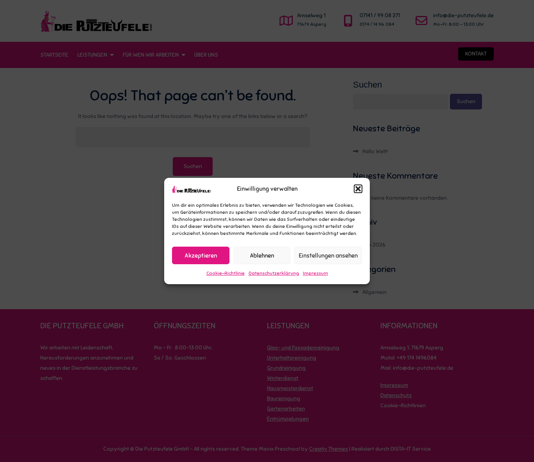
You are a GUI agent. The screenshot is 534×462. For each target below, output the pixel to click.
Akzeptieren (201, 255)
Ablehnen (262, 255)
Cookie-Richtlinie (225, 273)
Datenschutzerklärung (274, 273)
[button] (358, 189)
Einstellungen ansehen (328, 255)
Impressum (315, 273)
